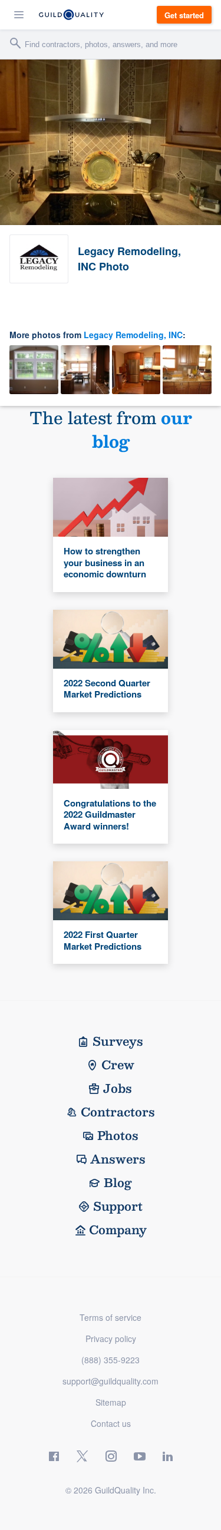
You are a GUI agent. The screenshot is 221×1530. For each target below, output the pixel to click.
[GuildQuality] (71, 14)
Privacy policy (110, 1338)
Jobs (117, 1088)
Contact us (111, 1423)
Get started (184, 15)
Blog (118, 1182)
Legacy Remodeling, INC (133, 335)
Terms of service (110, 1317)
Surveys (118, 1041)
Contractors (118, 1111)
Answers (118, 1158)
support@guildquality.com (110, 1381)
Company (118, 1229)
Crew (117, 1064)
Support (118, 1206)
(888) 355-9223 (110, 1360)
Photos (117, 1135)
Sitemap (110, 1402)
